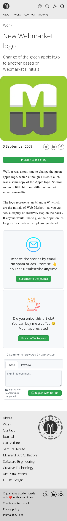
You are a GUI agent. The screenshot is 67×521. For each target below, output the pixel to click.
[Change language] (40, 6)
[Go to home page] (50, 427)
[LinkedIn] (54, 494)
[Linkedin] (54, 147)
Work (17, 14)
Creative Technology (18, 467)
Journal (43, 14)
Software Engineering (19, 461)
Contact (29, 14)
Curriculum (11, 443)
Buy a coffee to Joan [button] (33, 338)
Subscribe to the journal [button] (33, 278)
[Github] (62, 6)
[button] (55, 6)
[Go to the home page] (17, 6)
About (7, 14)
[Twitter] (46, 147)
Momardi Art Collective (20, 455)
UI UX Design (13, 480)
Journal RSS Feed (13, 515)
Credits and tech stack (16, 503)
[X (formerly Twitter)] (46, 494)
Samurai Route (14, 449)
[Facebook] (61, 147)
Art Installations (15, 474)
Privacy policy (11, 509)
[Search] (47, 6)
